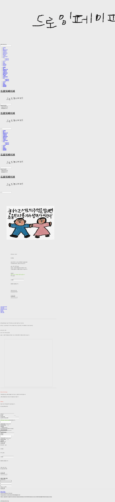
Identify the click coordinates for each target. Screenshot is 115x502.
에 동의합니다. (7, 420)
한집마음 (5, 50)
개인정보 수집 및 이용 (4, 420)
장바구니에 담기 (4, 474)
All (3, 48)
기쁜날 (4, 55)
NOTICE (4, 64)
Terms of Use (2, 491)
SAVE (2, 426)
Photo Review (4, 427)
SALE (4, 63)
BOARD (4, 65)
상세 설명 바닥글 (3, 309)
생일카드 (7, 59)
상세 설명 (2, 307)
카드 (4, 57)
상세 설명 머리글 (3, 306)
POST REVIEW (3, 429)
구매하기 (2, 472)
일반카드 (7, 58)
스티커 (4, 60)
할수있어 (5, 54)
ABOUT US (5, 49)
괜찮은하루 (5, 53)
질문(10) (2, 311)
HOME (4, 47)
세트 (4, 62)
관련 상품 (2, 312)
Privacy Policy (3, 492)
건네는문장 (5, 56)
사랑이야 (5, 51)
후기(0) (1, 310)
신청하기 (2, 488)
